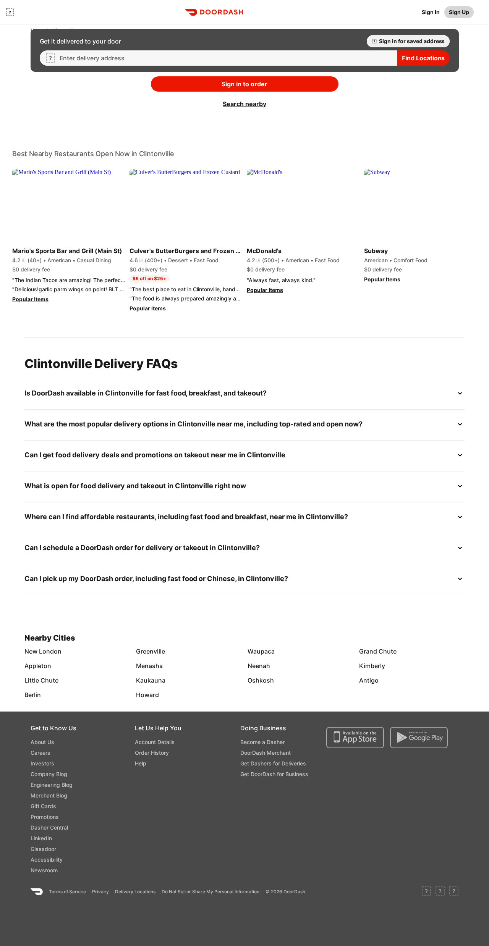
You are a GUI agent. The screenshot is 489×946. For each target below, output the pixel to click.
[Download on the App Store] (355, 737)
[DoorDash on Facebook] (426, 891)
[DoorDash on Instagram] (453, 891)
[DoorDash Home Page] (214, 12)
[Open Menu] (10, 12)
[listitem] (42, 651)
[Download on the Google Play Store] (419, 737)
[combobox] (225, 58)
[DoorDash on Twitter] (440, 891)
